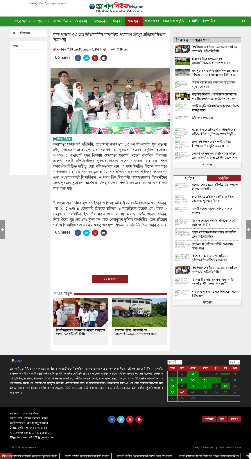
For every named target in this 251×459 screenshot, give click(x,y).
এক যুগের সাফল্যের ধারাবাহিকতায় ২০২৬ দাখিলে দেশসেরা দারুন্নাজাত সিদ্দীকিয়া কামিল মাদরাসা (215, 73)
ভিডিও (234, 419)
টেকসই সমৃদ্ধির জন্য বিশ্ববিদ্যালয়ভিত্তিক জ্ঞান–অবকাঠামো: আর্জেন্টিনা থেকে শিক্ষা (215, 156)
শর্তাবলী (209, 419)
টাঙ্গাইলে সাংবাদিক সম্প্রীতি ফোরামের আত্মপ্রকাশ (212, 246)
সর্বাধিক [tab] (223, 178)
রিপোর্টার (209, 21)
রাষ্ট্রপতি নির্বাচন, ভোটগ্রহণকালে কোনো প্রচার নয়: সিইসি (213, 223)
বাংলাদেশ (21, 21)
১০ (193, 380)
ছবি (222, 419)
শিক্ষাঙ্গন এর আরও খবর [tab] (192, 40)
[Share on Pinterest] (95, 58)
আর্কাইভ (193, 21)
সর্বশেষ (207, 302)
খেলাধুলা (81, 21)
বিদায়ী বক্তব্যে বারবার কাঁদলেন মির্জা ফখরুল (212, 211)
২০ (225, 386)
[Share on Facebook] (78, 58)
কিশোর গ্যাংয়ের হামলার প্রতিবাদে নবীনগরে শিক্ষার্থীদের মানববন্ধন (210, 258)
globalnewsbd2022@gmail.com (33, 437)
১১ (205, 380)
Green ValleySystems (230, 447)
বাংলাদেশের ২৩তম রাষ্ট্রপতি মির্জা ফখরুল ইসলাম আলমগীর (215, 187)
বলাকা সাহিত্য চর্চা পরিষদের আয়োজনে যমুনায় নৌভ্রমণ (213, 85)
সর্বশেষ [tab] (190, 178)
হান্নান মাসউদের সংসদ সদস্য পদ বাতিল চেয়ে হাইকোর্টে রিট (214, 234)
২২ (172, 392)
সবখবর (207, 164)
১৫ (172, 386)
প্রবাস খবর (152, 21)
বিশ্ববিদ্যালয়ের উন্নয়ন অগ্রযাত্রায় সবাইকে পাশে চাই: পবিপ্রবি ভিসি (80, 332)
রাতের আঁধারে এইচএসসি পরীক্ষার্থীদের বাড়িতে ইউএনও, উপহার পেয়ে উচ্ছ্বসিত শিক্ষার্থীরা (214, 132)
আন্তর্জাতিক (61, 21)
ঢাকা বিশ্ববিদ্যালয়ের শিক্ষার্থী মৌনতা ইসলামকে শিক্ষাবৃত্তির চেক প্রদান (212, 144)
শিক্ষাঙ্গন (133, 21)
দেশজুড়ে (40, 21)
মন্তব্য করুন (110, 279)
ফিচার (116, 21)
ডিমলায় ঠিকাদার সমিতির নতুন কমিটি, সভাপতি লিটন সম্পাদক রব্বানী (213, 282)
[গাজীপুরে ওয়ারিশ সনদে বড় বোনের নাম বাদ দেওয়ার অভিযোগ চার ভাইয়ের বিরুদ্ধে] (225, 374)
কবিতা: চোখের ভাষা (203, 118)
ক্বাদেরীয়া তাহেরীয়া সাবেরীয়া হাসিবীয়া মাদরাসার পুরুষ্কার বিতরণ (213, 199)
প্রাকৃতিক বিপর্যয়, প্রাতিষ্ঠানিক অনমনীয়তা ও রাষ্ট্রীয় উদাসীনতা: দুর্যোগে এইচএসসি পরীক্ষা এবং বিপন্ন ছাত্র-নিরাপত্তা (214, 97)
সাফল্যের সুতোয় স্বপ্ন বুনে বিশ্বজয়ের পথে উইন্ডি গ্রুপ (214, 294)
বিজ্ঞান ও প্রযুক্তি (173, 21)
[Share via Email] (104, 58)
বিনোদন (100, 21)
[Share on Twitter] (86, 58)
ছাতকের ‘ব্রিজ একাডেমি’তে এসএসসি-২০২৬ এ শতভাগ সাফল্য (136, 332)
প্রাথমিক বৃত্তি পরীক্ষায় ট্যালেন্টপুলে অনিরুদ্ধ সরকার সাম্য (215, 108)
